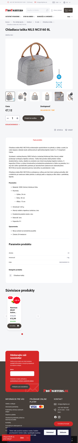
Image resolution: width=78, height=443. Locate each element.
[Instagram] (59, 416)
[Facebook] (55, 416)
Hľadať (47, 10)
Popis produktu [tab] (37, 140)
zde (35, 435)
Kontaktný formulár (63, 424)
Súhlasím (63, 432)
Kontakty (8, 422)
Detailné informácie (11, 124)
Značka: (9, 35)
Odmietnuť (50, 432)
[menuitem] (13, 16)
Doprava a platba (10, 414)
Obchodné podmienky (11, 407)
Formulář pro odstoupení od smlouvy (13, 426)
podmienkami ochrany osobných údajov (22, 381)
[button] (22, 334)
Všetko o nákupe (10, 403)
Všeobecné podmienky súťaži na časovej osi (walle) (14, 418)
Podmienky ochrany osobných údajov (14, 410)
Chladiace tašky (19, 275)
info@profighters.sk (64, 404)
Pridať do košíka (31, 118)
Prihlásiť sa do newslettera (20, 387)
